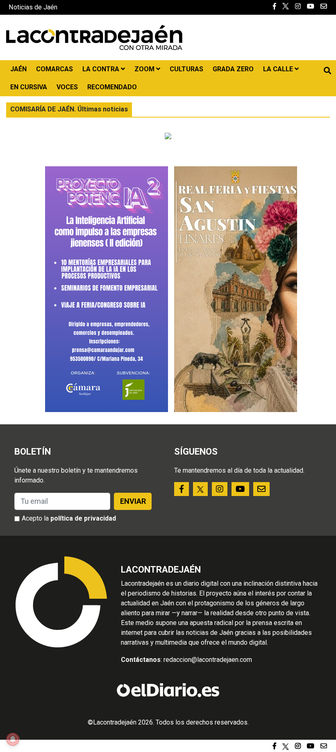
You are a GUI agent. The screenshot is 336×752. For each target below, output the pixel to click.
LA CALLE (279, 69)
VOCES (67, 87)
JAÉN (18, 69)
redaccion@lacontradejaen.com (207, 660)
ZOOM (145, 69)
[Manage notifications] (12, 739)
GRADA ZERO (233, 69)
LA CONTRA (101, 69)
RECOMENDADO (112, 87)
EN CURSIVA (28, 87)
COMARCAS (54, 69)
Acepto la (69, 518)
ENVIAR (133, 501)
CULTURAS (186, 69)
